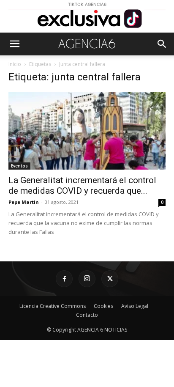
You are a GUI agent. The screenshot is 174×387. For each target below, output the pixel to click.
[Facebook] (64, 278)
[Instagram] (87, 278)
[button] (14, 44)
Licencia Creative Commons (52, 306)
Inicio (14, 64)
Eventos (19, 166)
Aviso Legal (134, 306)
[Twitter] (109, 278)
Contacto (87, 314)
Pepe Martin (23, 202)
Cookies (103, 306)
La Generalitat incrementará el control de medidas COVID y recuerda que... (82, 185)
